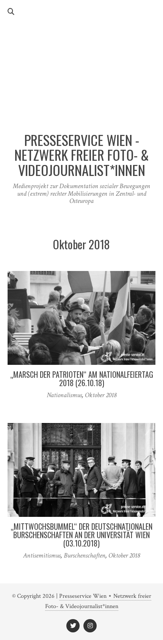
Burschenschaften (84, 555)
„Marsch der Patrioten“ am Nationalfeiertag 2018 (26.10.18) (81, 378)
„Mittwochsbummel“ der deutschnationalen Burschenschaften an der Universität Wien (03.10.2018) (81, 535)
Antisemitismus (42, 555)
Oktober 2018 (100, 395)
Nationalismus (64, 395)
